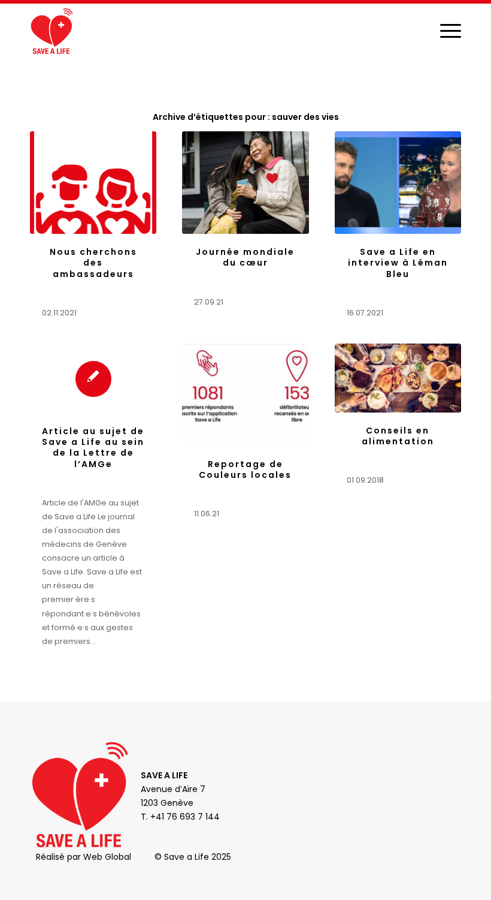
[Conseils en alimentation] (398, 378)
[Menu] (444, 31)
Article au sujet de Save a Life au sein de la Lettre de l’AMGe (93, 447)
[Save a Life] (51, 31)
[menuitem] (444, 31)
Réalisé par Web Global (83, 857)
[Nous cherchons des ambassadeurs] (93, 182)
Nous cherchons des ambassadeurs (93, 262)
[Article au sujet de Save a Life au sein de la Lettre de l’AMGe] (93, 378)
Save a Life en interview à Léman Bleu (398, 262)
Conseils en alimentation (398, 436)
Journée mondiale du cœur (245, 257)
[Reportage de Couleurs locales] (245, 395)
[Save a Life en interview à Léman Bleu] (398, 182)
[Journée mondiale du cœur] (245, 182)
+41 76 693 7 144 (185, 817)
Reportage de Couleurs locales (245, 469)
